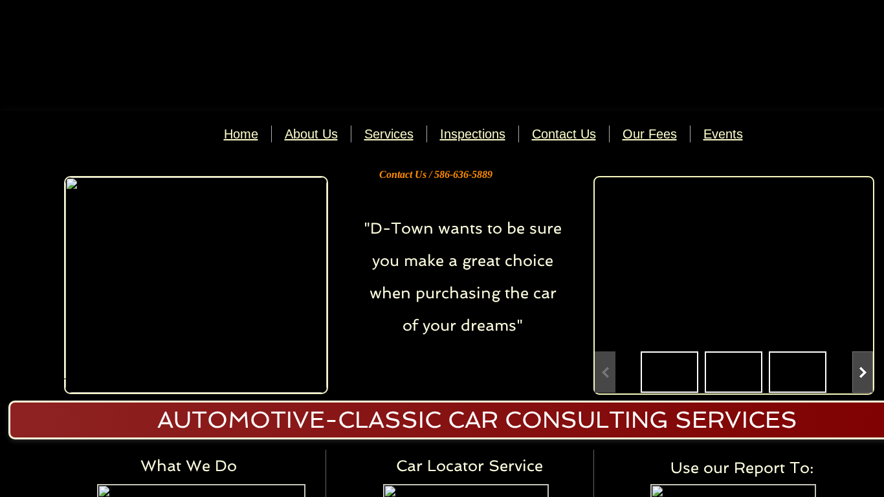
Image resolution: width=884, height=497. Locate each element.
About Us (311, 134)
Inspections (472, 134)
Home (241, 134)
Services (389, 134)
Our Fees (650, 134)
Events (723, 134)
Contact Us (564, 134)
